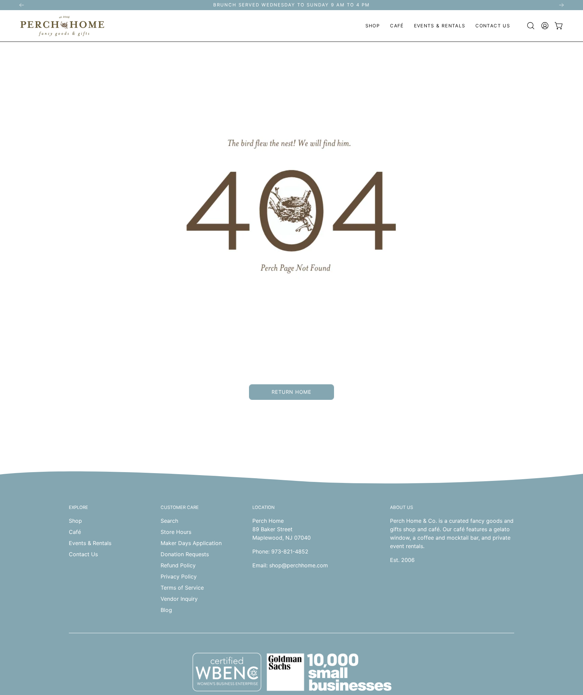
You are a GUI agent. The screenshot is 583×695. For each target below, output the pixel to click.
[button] (372, 26)
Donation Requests (185, 554)
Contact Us (83, 554)
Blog (166, 610)
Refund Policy (178, 565)
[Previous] (22, 5)
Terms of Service (182, 587)
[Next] (561, 5)
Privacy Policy (179, 576)
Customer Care (180, 507)
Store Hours (176, 532)
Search (169, 520)
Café (75, 532)
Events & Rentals (90, 543)
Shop (75, 520)
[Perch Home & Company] (62, 25)
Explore (78, 507)
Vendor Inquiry (179, 598)
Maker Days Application (191, 543)
